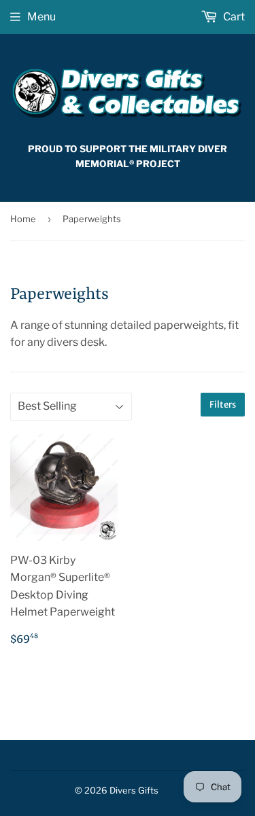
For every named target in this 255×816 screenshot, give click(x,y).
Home (23, 218)
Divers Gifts (133, 790)
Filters (222, 404)
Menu (41, 16)
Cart (233, 16)
